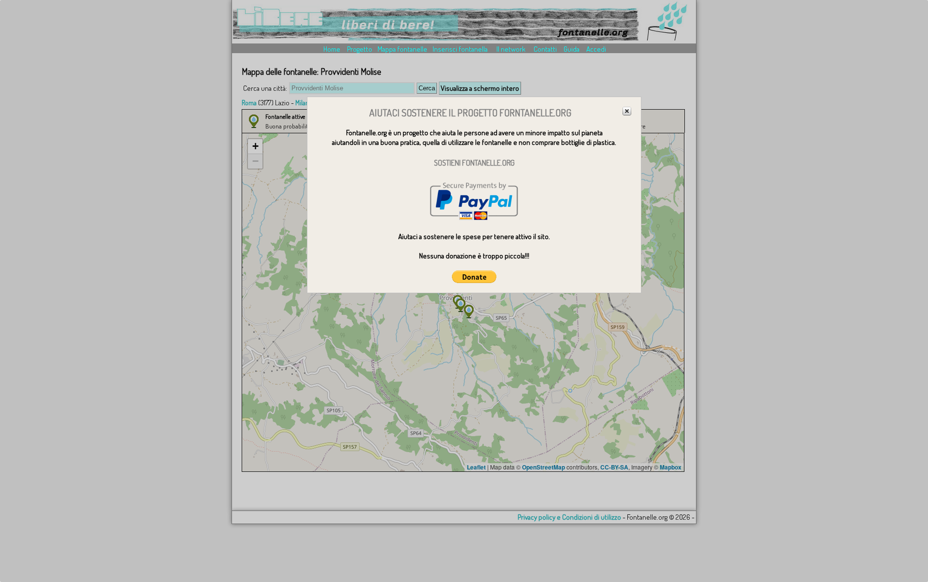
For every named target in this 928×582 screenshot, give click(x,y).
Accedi (596, 49)
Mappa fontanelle (402, 49)
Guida (572, 49)
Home (331, 49)
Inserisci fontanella (460, 49)
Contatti (545, 49)
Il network (510, 49)
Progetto (359, 49)
